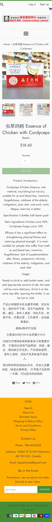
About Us (28, 412)
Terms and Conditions (28, 425)
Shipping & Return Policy (28, 421)
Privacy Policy (28, 430)
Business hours (28, 417)
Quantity (26, 155)
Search (28, 408)
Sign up (44, 4)
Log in (32, 4)
